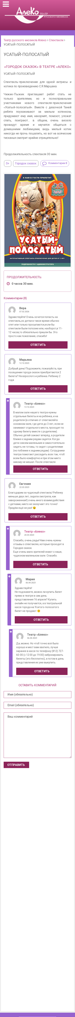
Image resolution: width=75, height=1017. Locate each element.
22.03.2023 (24, 487)
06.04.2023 (30, 583)
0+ (7, 163)
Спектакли (56, 40)
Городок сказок (25, 163)
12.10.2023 (24, 363)
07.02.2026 (24, 311)
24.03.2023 (29, 535)
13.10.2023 (29, 407)
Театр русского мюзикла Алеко (25, 40)
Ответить (38, 345)
